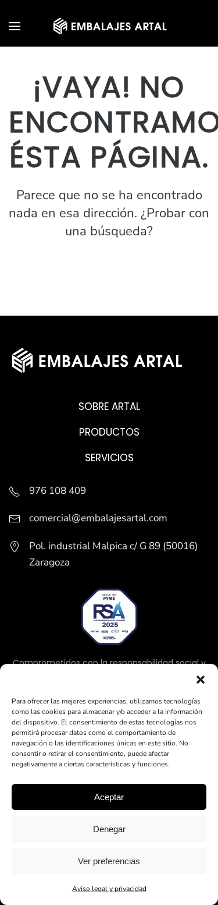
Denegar (109, 829)
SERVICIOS (109, 458)
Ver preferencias (109, 861)
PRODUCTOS (109, 432)
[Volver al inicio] (109, 26)
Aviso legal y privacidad (109, 888)
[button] (200, 678)
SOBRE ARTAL (109, 406)
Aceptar (109, 797)
